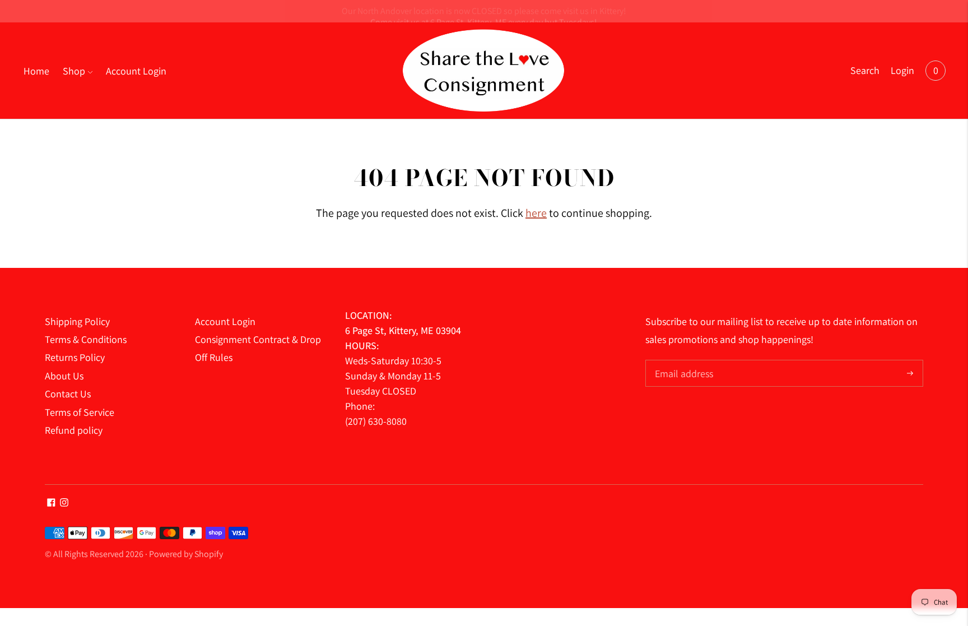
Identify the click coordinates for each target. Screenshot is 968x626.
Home (36, 70)
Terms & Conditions (86, 339)
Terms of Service (79, 412)
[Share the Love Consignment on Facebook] (51, 503)
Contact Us (68, 393)
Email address (683, 361)
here (536, 213)
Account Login (136, 70)
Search (864, 70)
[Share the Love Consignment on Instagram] (64, 503)
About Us (64, 375)
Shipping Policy (77, 321)
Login (902, 70)
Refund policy (74, 430)
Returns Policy (75, 357)
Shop (74, 70)
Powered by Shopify (186, 554)
